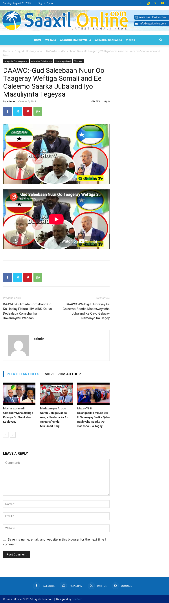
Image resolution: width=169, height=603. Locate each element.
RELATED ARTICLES (23, 374)
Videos (130, 40)
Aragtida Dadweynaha (75, 40)
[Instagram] (148, 3)
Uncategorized (63, 61)
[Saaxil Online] (84, 20)
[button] (160, 40)
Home (37, 40)
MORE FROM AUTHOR (63, 374)
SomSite (77, 599)
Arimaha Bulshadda (108, 40)
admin (11, 101)
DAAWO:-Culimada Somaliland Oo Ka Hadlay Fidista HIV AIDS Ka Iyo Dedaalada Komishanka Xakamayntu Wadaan (27, 311)
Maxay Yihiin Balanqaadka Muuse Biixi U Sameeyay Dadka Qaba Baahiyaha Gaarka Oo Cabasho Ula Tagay (93, 417)
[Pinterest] (27, 111)
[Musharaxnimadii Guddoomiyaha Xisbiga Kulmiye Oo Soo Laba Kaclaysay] (19, 394)
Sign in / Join (46, 3)
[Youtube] (162, 3)
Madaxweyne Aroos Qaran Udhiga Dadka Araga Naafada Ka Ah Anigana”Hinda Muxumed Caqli (54, 417)
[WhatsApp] (37, 111)
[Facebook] (141, 3)
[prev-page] (6, 435)
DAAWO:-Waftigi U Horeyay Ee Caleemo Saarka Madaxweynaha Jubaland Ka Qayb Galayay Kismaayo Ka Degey (86, 311)
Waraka (50, 40)
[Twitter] (155, 3)
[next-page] (13, 435)
